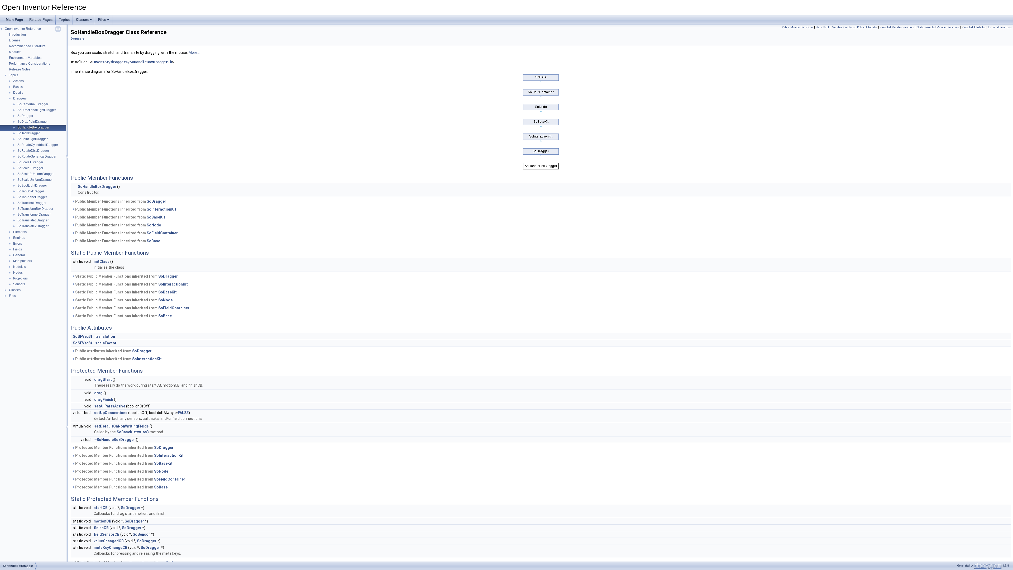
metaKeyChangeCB (110, 547)
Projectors (20, 278)
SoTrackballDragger (31, 203)
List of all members (1000, 27)
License (14, 40)
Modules (15, 52)
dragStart (103, 379)
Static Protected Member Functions (938, 27)
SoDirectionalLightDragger (36, 110)
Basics (18, 87)
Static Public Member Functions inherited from (126, 276)
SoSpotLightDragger (32, 185)
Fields (17, 249)
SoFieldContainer (162, 233)
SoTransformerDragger (34, 214)
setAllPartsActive (109, 406)
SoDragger (25, 116)
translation (105, 336)
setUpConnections (110, 413)
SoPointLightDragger (32, 139)
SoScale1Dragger (30, 162)
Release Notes (19, 69)
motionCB (102, 521)
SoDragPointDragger (32, 122)
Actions (18, 81)
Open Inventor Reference (23, 29)
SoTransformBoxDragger (35, 209)
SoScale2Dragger (30, 168)
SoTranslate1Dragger (33, 220)
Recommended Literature (27, 46)
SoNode (154, 225)
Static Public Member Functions (835, 27)
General (19, 255)
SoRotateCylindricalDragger (37, 145)
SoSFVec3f (82, 336)
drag (98, 393)
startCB (101, 508)
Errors (17, 243)
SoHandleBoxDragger (33, 127)
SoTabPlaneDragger (32, 197)
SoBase (153, 241)
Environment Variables (25, 58)
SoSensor (141, 534)
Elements (20, 232)
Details (18, 92)
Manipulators (22, 261)
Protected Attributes (974, 27)
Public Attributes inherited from (113, 351)
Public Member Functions (797, 27)
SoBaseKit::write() (133, 432)
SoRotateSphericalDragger (36, 156)
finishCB (101, 528)
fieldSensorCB (107, 534)
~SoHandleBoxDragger (114, 440)
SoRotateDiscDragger (33, 151)
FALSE (183, 413)
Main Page (14, 20)
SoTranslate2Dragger (33, 226)
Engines (19, 238)
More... (194, 52)
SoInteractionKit (161, 209)
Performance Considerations (29, 63)
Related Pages (40, 20)
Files (102, 20)
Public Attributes (867, 27)
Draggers (20, 98)
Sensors (19, 284)
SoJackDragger (28, 133)
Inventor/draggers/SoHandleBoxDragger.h (132, 62)
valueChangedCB (109, 541)
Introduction (17, 34)
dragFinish (103, 399)
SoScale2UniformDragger (36, 174)
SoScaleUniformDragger (35, 180)
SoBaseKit (156, 217)
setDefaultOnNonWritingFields (121, 426)
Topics (64, 20)
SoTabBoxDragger (30, 191)
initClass (101, 261)
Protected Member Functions (897, 27)
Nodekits (19, 267)
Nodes (18, 272)
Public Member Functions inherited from (120, 201)
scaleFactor (106, 343)
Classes (82, 20)
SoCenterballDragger (32, 104)
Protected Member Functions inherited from (124, 447)
